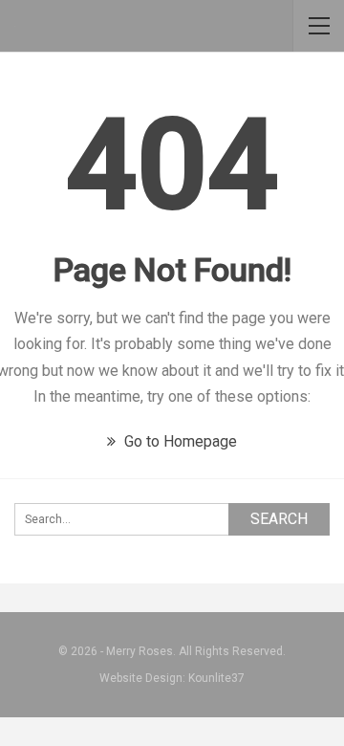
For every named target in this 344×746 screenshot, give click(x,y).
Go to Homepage (178, 441)
